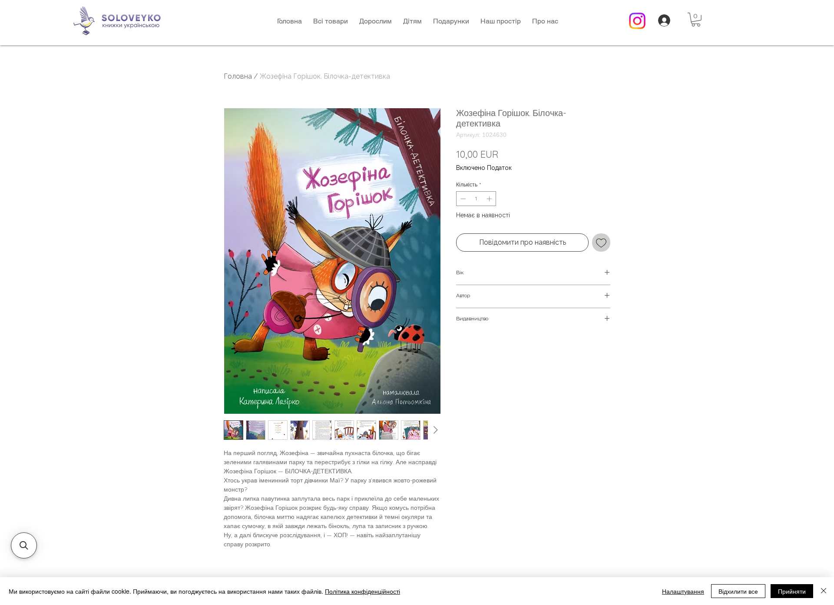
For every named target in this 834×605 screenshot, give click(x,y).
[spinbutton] (476, 199)
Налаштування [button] (683, 591)
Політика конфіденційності (362, 591)
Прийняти (792, 591)
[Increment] (490, 199)
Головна (238, 76)
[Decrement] (462, 199)
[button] (375, 21)
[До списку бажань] (601, 242)
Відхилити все (738, 591)
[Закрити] (823, 591)
